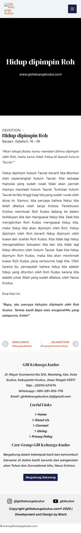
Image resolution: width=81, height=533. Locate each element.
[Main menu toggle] (72, 9)
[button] (40, 477)
